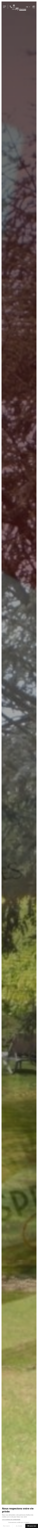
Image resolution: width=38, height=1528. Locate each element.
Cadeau (34, 7)
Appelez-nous (11, 7)
